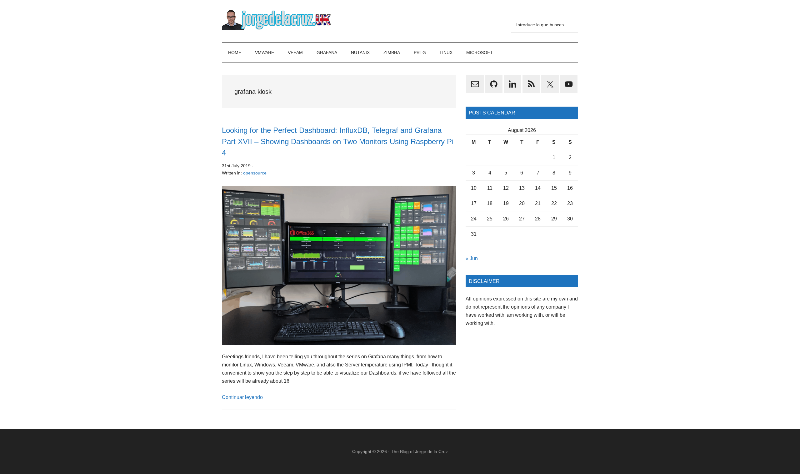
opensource (255, 172)
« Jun (472, 258)
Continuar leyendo (242, 397)
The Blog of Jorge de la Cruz (419, 451)
